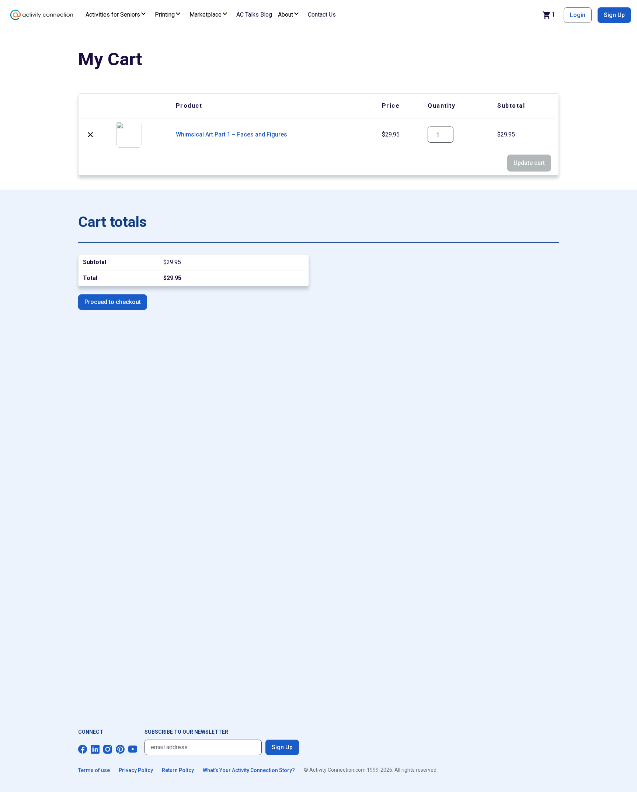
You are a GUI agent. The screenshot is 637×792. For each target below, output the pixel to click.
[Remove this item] (90, 134)
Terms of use (94, 770)
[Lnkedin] (95, 749)
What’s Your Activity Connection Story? (249, 770)
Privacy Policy (136, 770)
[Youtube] (132, 749)
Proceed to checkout (112, 301)
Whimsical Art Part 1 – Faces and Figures (231, 134)
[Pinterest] (120, 749)
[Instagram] (107, 749)
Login (577, 14)
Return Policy (178, 770)
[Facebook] (82, 749)
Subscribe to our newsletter (186, 732)
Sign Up (614, 14)
